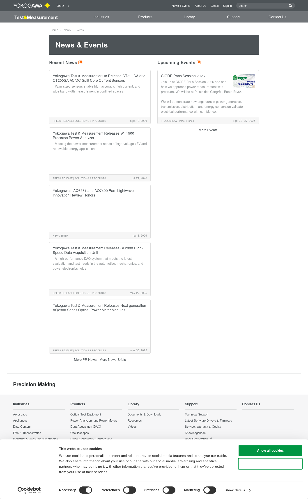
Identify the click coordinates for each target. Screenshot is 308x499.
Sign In (227, 5)
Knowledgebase (195, 433)
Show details (235, 490)
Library (189, 16)
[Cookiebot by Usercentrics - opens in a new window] (29, 490)
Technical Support (196, 414)
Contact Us (277, 16)
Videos (132, 426)
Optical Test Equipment (85, 414)
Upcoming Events (176, 62)
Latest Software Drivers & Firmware (208, 420)
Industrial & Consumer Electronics (35, 439)
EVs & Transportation (27, 433)
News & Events (181, 5)
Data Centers (22, 426)
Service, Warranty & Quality (203, 426)
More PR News (85, 359)
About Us (200, 5)
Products (145, 16)
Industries (101, 16)
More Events (208, 129)
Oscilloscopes (79, 433)
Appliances (20, 420)
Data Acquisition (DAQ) (85, 426)
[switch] (129, 490)
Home (54, 30)
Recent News (63, 62)
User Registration (196, 439)
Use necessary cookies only (270, 464)
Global (215, 5)
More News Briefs (112, 359)
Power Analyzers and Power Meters (93, 420)
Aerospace (20, 414)
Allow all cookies (270, 450)
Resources (135, 420)
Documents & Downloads (144, 414)
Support (233, 16)
